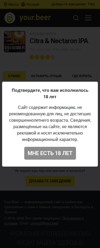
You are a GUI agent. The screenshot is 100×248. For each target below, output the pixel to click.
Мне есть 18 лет (50, 153)
